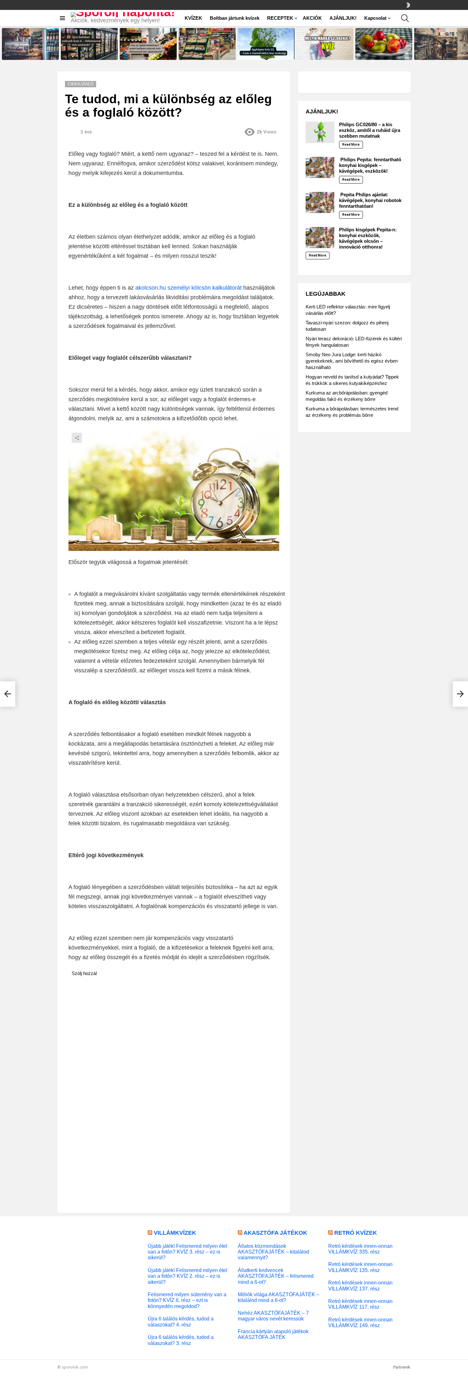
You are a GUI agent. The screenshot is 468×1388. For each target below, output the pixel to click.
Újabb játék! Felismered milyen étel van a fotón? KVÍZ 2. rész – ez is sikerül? (187, 1276)
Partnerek (401, 1367)
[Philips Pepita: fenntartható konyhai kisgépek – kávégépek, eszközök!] (320, 167)
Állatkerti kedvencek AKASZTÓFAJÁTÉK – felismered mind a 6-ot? (276, 1276)
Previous (3, 44)
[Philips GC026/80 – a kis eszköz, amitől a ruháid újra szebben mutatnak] (320, 132)
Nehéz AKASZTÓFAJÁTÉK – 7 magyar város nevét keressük (273, 1315)
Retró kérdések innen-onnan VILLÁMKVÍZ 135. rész (360, 1267)
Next (465, 44)
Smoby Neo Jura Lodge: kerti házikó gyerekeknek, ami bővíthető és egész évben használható (352, 361)
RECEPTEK (280, 18)
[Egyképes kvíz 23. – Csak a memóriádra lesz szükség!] (266, 44)
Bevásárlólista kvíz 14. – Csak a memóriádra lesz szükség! (442, 53)
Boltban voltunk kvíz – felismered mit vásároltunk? (203, 53)
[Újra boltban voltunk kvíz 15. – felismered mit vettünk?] (30, 44)
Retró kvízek (355, 1233)
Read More (351, 144)
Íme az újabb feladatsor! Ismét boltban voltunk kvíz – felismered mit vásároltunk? (148, 51)
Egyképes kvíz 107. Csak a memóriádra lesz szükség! (379, 53)
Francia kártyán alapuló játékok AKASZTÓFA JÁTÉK (273, 1334)
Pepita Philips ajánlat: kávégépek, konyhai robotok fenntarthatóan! (370, 200)
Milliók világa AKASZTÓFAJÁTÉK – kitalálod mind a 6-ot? (278, 1297)
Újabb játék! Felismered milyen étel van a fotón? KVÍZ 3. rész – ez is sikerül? (187, 1252)
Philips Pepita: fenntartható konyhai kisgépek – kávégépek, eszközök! (370, 165)
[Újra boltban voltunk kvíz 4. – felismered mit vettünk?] (89, 44)
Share (77, 438)
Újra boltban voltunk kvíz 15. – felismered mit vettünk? (28, 53)
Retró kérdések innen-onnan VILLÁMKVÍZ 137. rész (360, 1285)
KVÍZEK (193, 18)
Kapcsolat (375, 18)
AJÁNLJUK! (343, 18)
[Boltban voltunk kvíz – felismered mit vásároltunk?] (207, 44)
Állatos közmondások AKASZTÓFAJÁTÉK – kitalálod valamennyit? (273, 1252)
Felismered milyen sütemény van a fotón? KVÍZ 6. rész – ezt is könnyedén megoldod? (187, 1300)
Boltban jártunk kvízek (234, 18)
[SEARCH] (405, 18)
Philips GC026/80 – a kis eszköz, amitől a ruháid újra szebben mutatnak (369, 130)
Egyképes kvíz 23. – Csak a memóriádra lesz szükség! (263, 53)
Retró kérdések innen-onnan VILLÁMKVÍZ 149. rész (360, 1322)
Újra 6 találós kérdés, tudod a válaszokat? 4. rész (181, 1321)
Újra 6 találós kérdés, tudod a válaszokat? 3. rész (181, 1340)
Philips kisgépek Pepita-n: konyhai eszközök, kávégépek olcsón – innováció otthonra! (368, 238)
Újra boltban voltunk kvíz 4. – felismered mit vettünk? (86, 53)
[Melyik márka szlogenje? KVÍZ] (324, 44)
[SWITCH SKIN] (408, 5)
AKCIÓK (312, 18)
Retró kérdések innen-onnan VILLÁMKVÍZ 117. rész (360, 1304)
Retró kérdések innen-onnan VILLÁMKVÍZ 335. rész (360, 1248)
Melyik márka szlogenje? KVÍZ (323, 55)
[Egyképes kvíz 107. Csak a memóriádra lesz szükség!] (383, 44)
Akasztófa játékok (275, 1233)
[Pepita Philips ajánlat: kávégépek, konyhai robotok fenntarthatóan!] (320, 202)
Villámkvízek (175, 1233)
